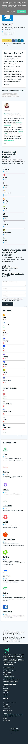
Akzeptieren (22, 11)
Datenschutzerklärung (6, 7)
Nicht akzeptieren (11, 11)
